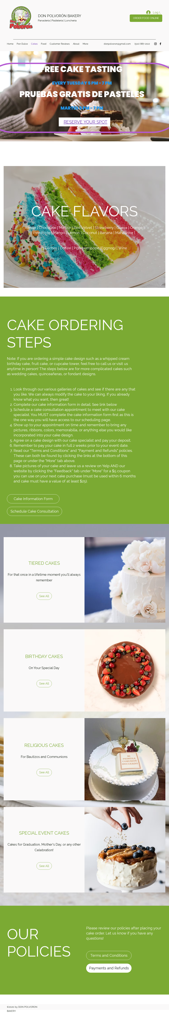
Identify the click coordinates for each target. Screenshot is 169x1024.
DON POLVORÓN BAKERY (59, 16)
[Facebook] (160, 43)
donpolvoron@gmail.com (117, 43)
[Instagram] (155, 43)
